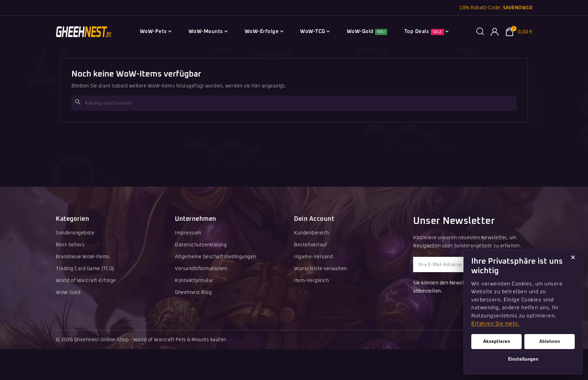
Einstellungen (523, 359)
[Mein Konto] (495, 32)
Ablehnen (549, 341)
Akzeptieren (496, 341)
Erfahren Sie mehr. (495, 323)
